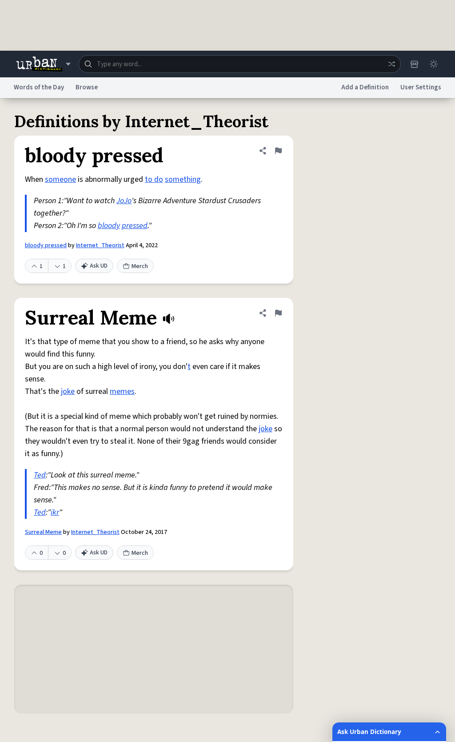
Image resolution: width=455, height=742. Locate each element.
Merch (140, 266)
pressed (135, 225)
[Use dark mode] (434, 64)
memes (122, 391)
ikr (55, 512)
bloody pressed (46, 245)
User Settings (420, 87)
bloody (109, 225)
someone (60, 179)
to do (154, 179)
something (183, 179)
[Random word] (391, 64)
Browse (87, 87)
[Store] (414, 64)
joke (68, 391)
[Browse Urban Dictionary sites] (43, 64)
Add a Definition (365, 87)
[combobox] (240, 64)
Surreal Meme (43, 532)
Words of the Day (39, 87)
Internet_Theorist (100, 245)
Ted (40, 475)
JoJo (124, 200)
